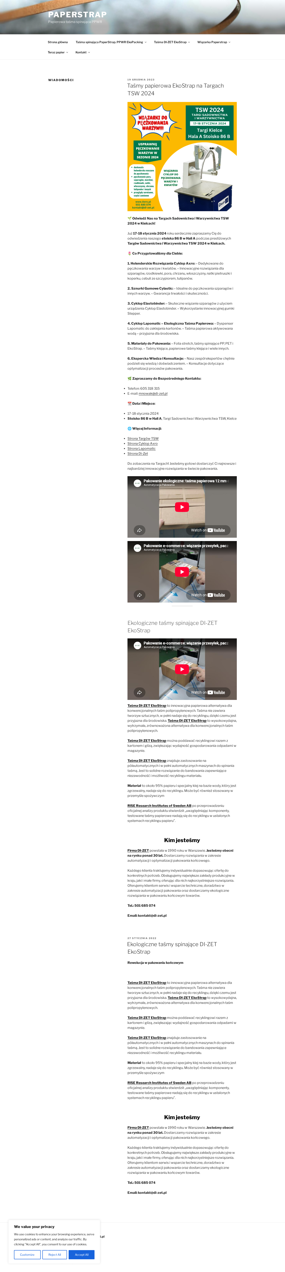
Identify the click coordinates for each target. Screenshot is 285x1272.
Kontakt (81, 52)
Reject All (54, 1254)
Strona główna (58, 42)
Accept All (81, 1254)
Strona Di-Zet (137, 454)
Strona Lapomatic (141, 449)
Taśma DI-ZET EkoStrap (170, 42)
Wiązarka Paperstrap (212, 42)
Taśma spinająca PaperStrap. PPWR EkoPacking (109, 42)
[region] (54, 1242)
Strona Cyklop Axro (142, 444)
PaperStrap (77, 14)
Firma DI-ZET (138, 851)
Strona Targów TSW (143, 439)
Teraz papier (56, 52)
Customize (27, 1254)
